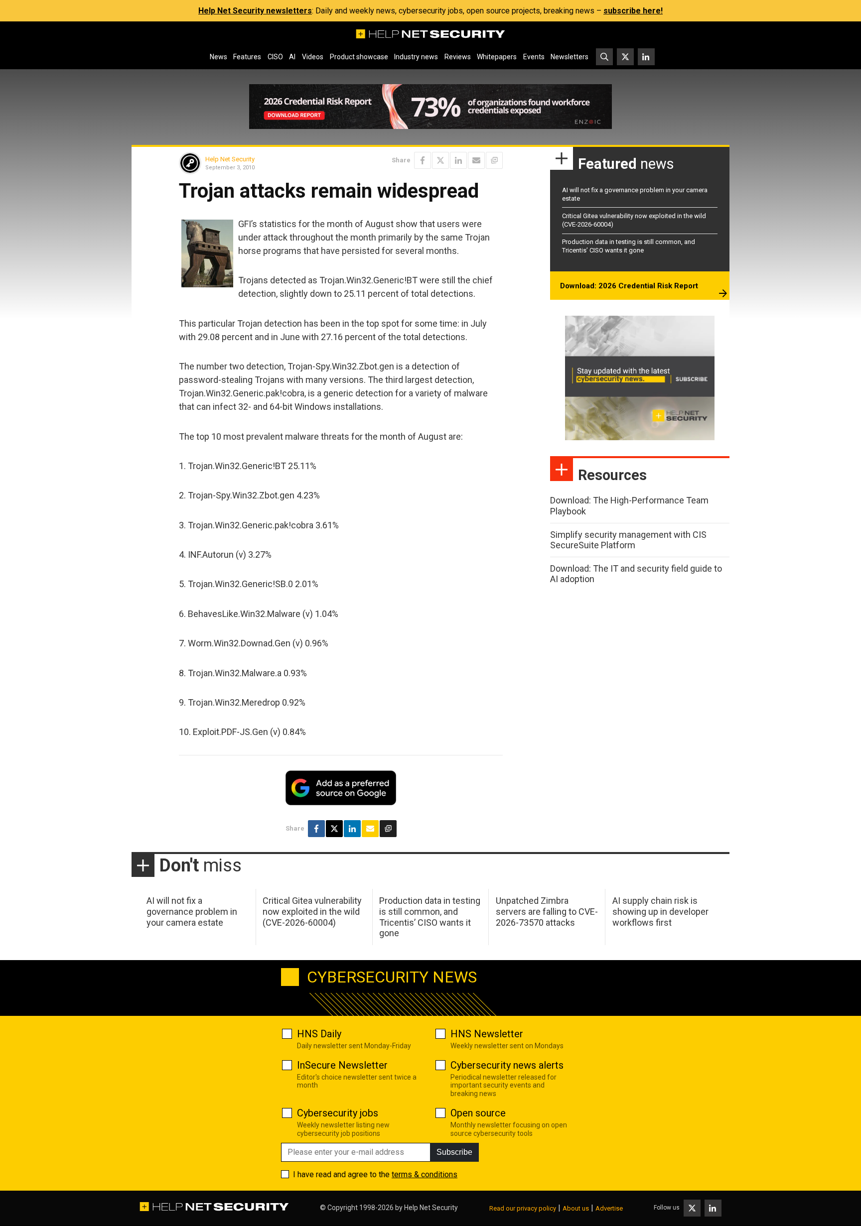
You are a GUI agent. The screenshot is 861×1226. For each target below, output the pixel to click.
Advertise (609, 1208)
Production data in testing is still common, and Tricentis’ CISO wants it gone (628, 246)
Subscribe (454, 1152)
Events (534, 57)
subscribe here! (633, 10)
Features (247, 57)
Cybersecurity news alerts (507, 1065)
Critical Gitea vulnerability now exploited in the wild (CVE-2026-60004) (312, 911)
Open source (478, 1113)
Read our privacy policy (522, 1208)
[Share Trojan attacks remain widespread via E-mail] (476, 160)
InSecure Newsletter (342, 1065)
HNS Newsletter (486, 1034)
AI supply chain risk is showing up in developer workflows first (660, 911)
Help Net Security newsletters (255, 10)
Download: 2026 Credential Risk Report (629, 285)
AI (292, 57)
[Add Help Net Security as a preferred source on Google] (494, 160)
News (218, 57)
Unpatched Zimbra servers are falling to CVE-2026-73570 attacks (547, 911)
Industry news (416, 57)
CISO (275, 57)
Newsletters (569, 57)
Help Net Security (230, 159)
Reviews (457, 57)
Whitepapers (497, 57)
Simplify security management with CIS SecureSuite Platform (628, 540)
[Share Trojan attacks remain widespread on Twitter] (440, 160)
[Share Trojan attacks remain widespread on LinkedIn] (458, 160)
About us (576, 1208)
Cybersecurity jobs (337, 1113)
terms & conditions (424, 1174)
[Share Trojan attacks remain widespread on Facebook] (422, 160)
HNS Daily (319, 1034)
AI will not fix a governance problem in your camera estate (191, 911)
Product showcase (359, 57)
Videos (312, 57)
